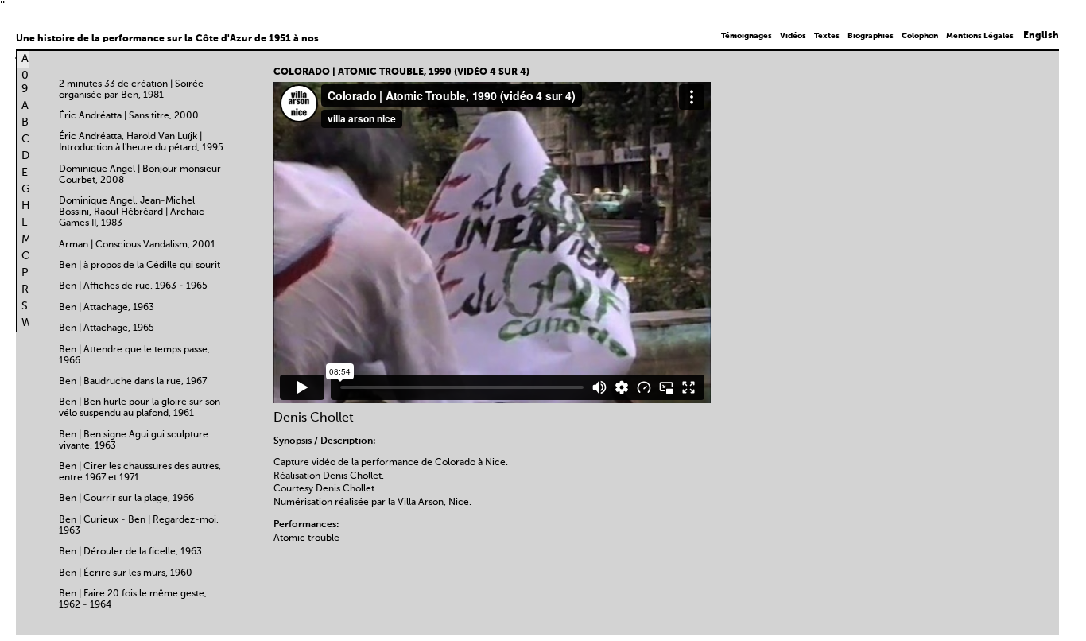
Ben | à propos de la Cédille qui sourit (139, 265)
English (1041, 36)
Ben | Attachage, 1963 (106, 308)
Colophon (920, 36)
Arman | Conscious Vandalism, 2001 (137, 245)
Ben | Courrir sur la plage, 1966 (126, 498)
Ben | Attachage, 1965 (106, 328)
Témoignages (746, 36)
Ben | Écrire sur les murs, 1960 (125, 573)
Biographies (870, 36)
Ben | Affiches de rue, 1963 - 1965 (133, 286)
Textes (827, 36)
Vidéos (793, 36)
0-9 (27, 82)
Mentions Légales (980, 36)
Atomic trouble (306, 538)
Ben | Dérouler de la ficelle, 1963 (130, 552)
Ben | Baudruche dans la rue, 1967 (133, 382)
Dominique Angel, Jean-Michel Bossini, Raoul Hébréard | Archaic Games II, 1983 (131, 212)
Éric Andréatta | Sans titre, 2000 (129, 116)
